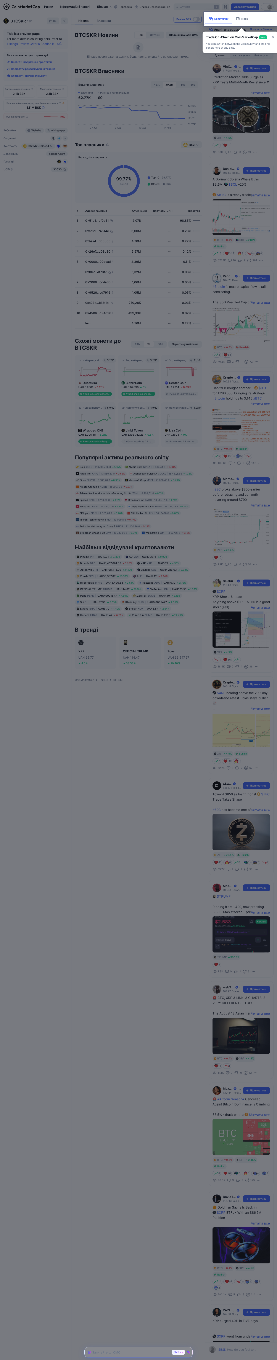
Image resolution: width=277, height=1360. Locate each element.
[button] (273, 37)
